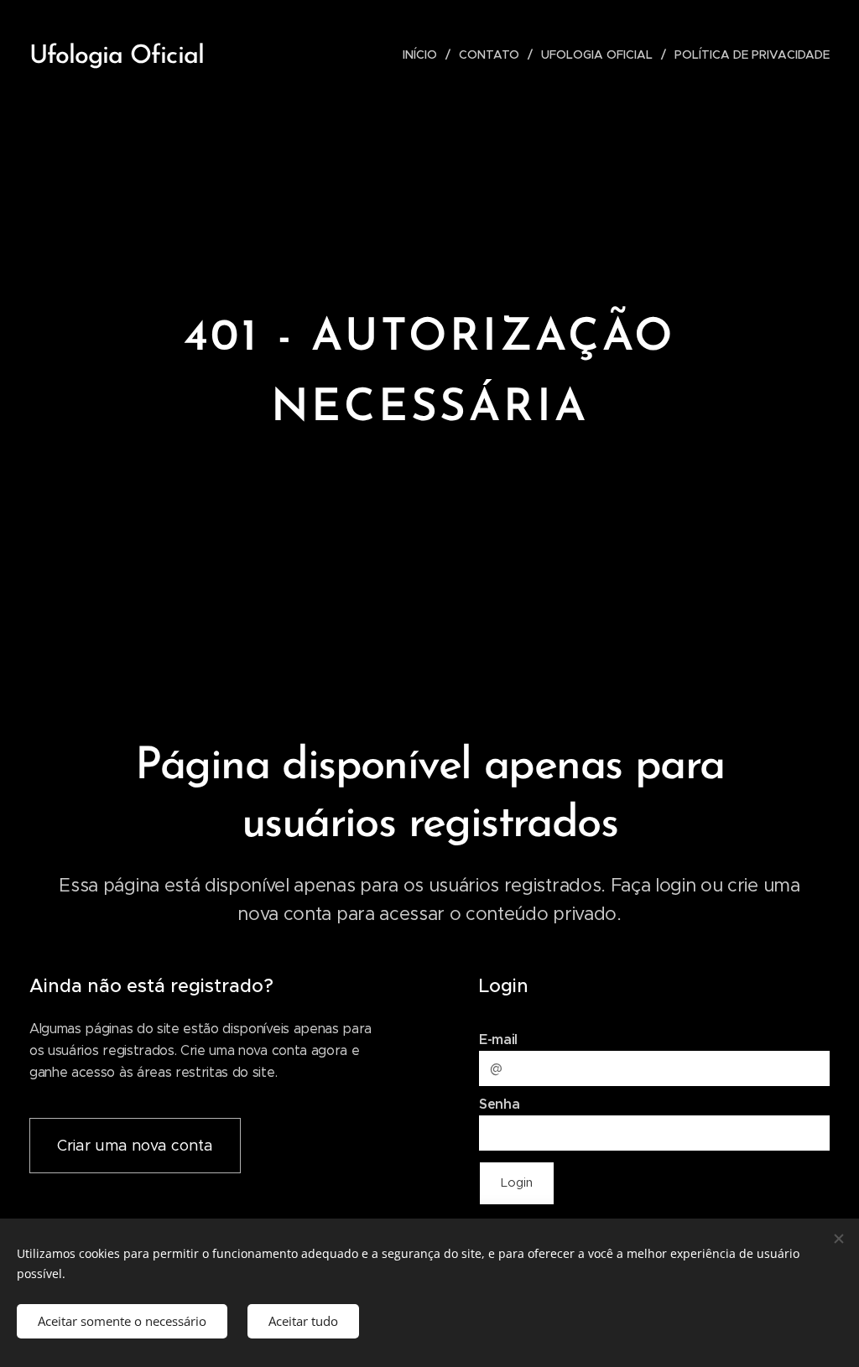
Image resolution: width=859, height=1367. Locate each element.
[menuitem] (424, 54)
